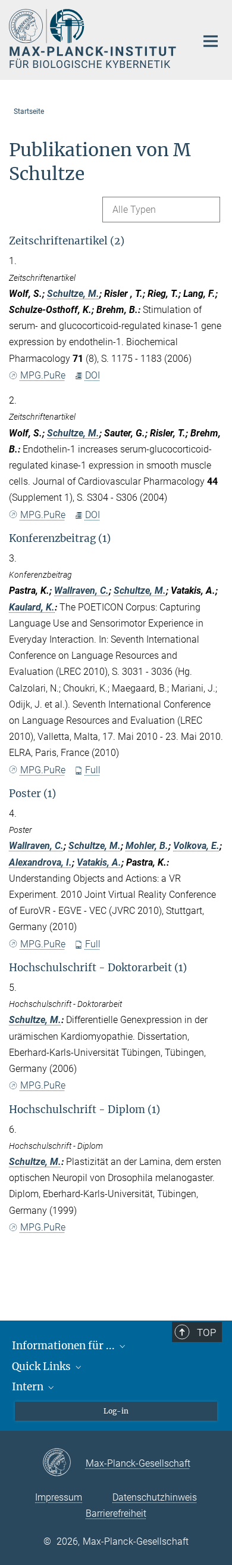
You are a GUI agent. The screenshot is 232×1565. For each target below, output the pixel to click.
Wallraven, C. (81, 590)
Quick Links (42, 1366)
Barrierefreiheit (116, 1513)
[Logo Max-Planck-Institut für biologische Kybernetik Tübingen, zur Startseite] (93, 38)
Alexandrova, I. (40, 862)
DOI (92, 375)
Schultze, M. (73, 293)
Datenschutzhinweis (154, 1497)
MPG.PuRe (42, 375)
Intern (29, 1387)
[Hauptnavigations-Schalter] (210, 41)
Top (206, 1332)
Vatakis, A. (99, 862)
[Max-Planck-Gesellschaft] (64, 1463)
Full (93, 770)
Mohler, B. (147, 845)
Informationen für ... (64, 1346)
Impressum (58, 1497)
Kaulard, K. (32, 607)
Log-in (116, 1410)
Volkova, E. (196, 845)
